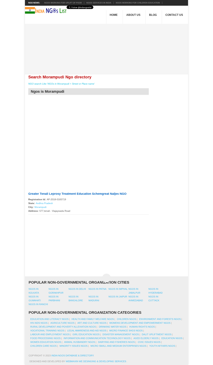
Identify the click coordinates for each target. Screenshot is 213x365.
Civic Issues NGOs (149, 342)
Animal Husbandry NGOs (79, 342)
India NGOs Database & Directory (72, 355)
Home (114, 14)
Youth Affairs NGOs (162, 346)
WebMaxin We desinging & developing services (96, 361)
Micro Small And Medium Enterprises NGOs (118, 346)
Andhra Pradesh (44, 203)
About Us (133, 14)
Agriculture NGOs (62, 323)
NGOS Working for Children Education (138, 3)
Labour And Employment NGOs (50, 334)
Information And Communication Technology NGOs (97, 338)
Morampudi (40, 207)
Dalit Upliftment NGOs (156, 334)
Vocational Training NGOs (47, 330)
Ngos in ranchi (38, 304)
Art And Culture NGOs (91, 323)
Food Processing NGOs (45, 338)
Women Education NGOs (45, 342)
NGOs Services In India (98, 3)
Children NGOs (126, 319)
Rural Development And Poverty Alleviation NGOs (63, 326)
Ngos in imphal (118, 289)
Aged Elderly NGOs (145, 338)
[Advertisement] (108, 47)
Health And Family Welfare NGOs (93, 319)
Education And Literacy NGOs (49, 319)
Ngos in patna (97, 289)
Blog (153, 14)
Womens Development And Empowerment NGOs (139, 323)
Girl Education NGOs (86, 334)
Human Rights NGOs (142, 326)
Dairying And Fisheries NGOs (116, 342)
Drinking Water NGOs (112, 326)
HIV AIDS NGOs (38, 323)
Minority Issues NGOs (74, 346)
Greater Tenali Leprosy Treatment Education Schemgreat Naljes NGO (77, 193)
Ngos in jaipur (117, 296)
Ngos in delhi (77, 289)
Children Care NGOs (43, 346)
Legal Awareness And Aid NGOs (86, 330)
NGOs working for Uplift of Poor (63, 3)
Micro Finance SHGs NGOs (126, 330)
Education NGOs (171, 338)
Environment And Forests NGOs (160, 319)
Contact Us (174, 14)
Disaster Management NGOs (121, 334)
